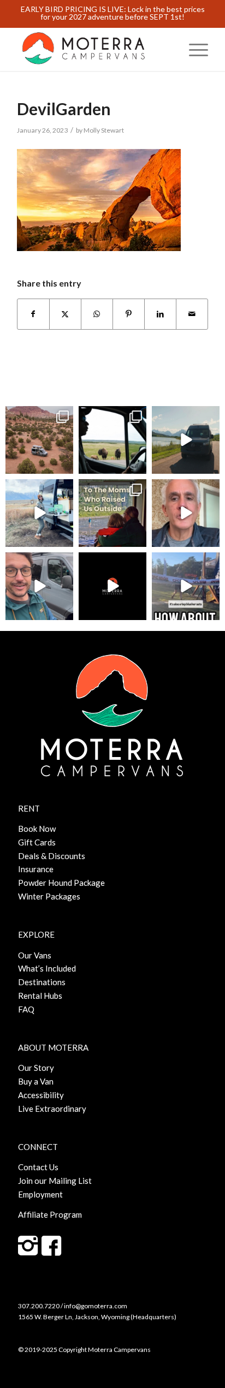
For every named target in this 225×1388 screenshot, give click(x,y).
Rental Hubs (40, 995)
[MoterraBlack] (93, 49)
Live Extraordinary (52, 1108)
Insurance (36, 869)
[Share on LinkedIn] (160, 314)
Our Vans (34, 955)
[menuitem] (193, 49)
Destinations (42, 982)
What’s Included (47, 968)
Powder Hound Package (61, 882)
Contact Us (38, 1167)
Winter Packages (49, 896)
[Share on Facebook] (33, 314)
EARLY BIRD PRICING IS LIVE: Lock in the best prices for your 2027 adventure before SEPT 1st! (113, 12)
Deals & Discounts (51, 856)
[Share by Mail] (192, 314)
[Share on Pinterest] (128, 314)
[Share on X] (65, 314)
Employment (40, 1194)
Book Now (37, 828)
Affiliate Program (50, 1214)
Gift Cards (37, 842)
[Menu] (193, 49)
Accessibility (41, 1095)
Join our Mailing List (55, 1181)
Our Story (36, 1068)
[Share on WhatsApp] (96, 314)
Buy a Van (36, 1081)
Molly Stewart (104, 130)
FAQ (26, 1009)
